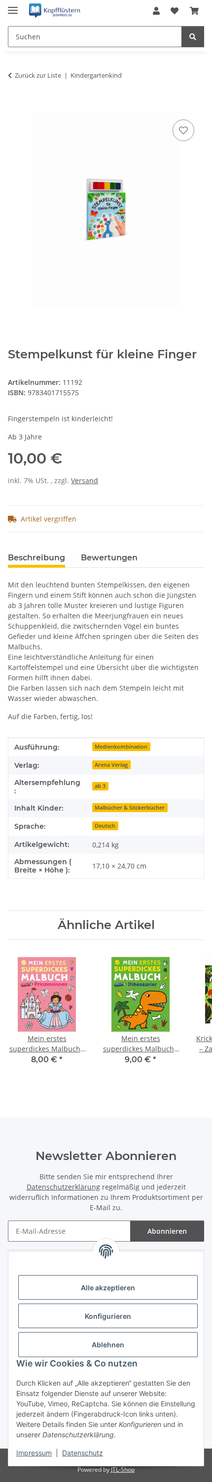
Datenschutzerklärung (63, 1186)
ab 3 (100, 786)
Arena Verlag (111, 764)
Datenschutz (82, 1453)
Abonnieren (167, 1231)
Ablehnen (108, 1344)
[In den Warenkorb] (16, 106)
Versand (84, 480)
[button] (156, 11)
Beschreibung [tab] (36, 557)
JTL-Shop (123, 1469)
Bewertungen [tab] (109, 557)
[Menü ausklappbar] (13, 6)
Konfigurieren (108, 1316)
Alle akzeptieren (108, 1287)
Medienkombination (121, 746)
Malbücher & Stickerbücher (130, 807)
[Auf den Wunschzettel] (183, 130)
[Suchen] (192, 36)
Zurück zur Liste (38, 75)
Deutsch (105, 825)
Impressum (34, 1453)
